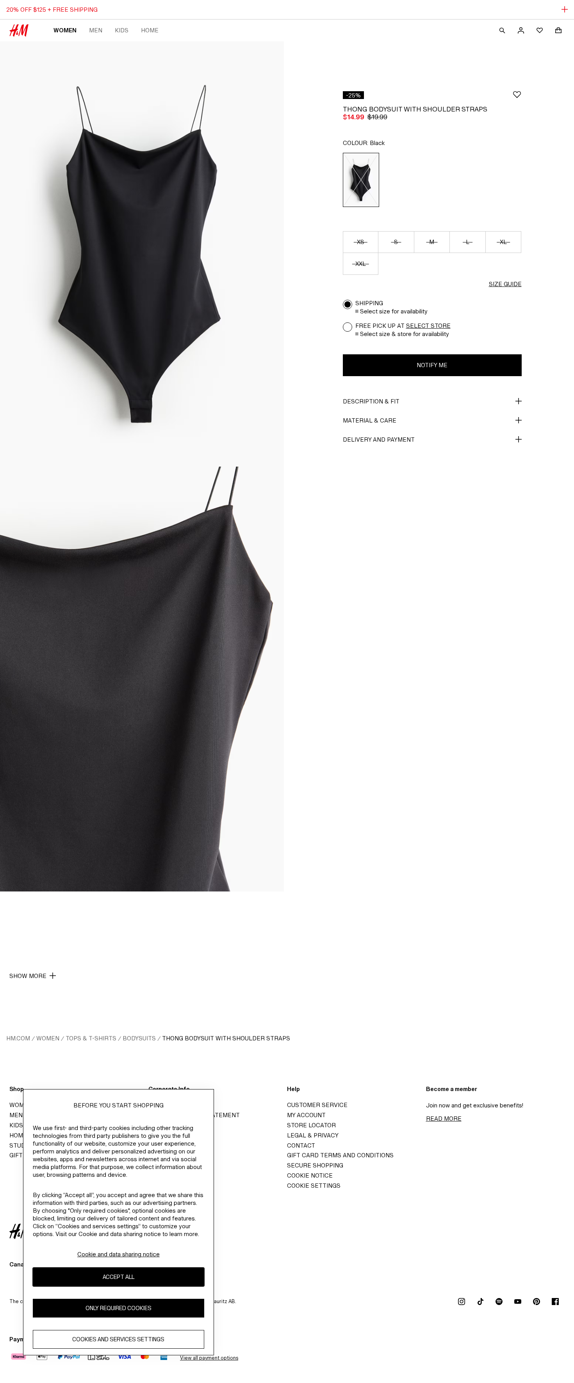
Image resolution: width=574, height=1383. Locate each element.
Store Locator (311, 1125)
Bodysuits (139, 1038)
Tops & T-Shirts (91, 1038)
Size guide (505, 284)
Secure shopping (315, 1165)
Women (65, 30)
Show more (27, 976)
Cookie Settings (313, 1185)
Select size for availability (394, 311)
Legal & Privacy (313, 1135)
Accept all (118, 1277)
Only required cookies (119, 1308)
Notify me (432, 365)
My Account (306, 1115)
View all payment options (209, 1358)
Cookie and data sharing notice (118, 1254)
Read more (444, 1118)
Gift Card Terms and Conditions (340, 1155)
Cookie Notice (310, 1175)
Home (150, 30)
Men (95, 30)
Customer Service (317, 1105)
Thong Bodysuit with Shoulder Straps (226, 1038)
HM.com (18, 1038)
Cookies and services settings (118, 1339)
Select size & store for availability (404, 334)
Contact (301, 1145)
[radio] (361, 180)
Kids (121, 30)
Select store (428, 325)
